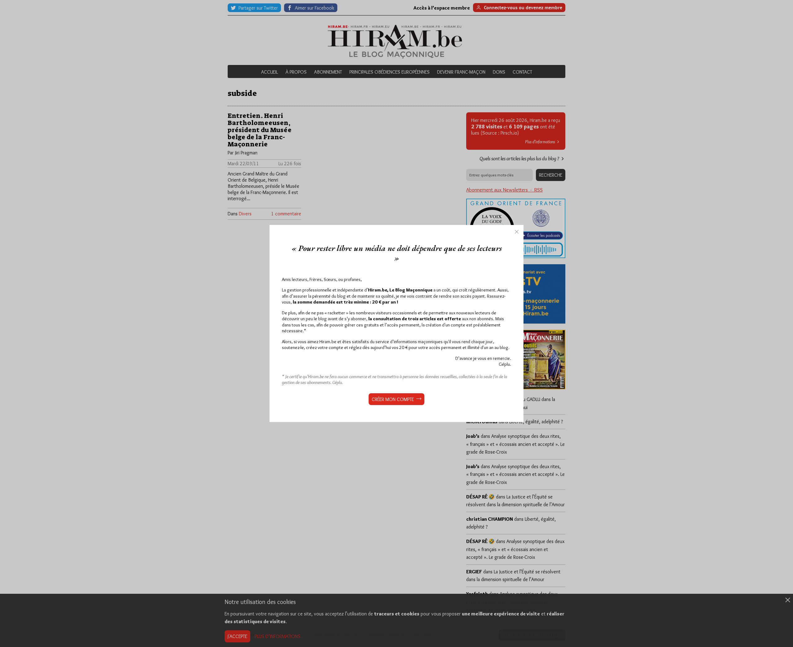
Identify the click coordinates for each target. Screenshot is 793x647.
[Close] (517, 232)
